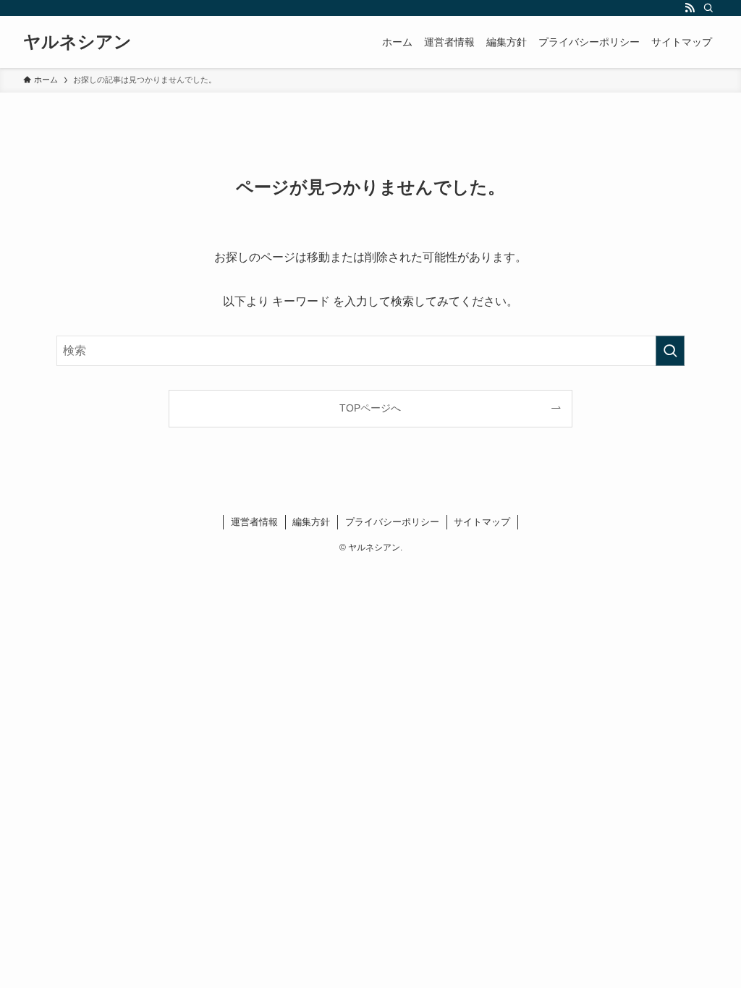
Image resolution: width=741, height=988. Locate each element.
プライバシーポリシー (392, 521)
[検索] (708, 8)
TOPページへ (370, 408)
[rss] (689, 8)
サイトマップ (482, 521)
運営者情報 (254, 521)
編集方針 (311, 521)
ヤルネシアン (77, 42)
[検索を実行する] (670, 351)
